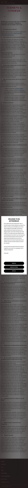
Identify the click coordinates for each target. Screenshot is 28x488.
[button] (14, 267)
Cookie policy (18, 248)
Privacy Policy (6, 253)
